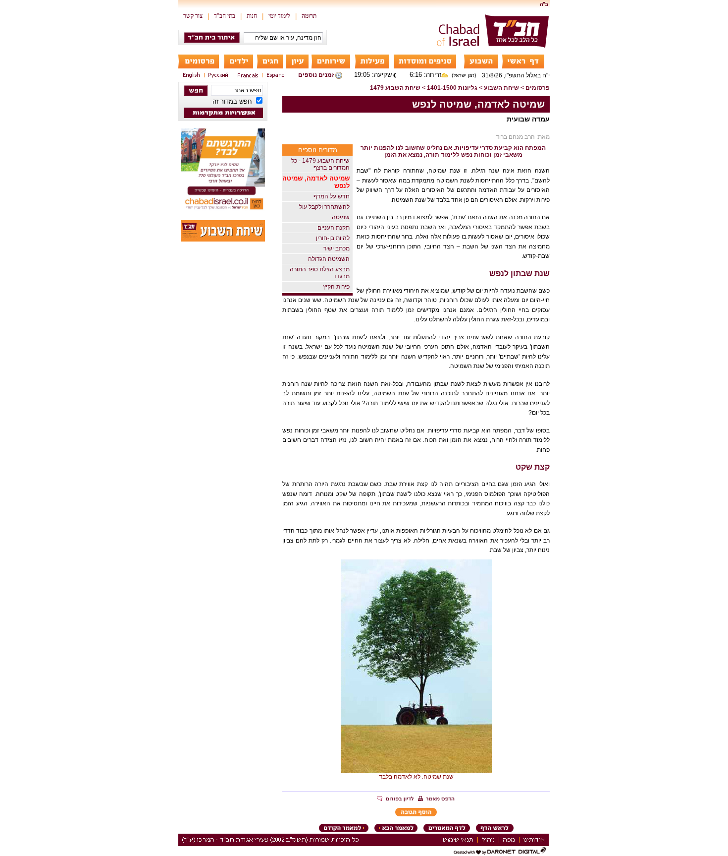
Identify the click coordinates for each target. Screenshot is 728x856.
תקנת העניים (333, 227)
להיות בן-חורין (333, 238)
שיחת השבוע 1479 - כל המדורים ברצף (320, 164)
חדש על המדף (331, 196)
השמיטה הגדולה (329, 258)
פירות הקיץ (336, 286)
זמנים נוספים (316, 74)
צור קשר (193, 15)
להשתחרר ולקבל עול (324, 206)
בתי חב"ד (224, 15)
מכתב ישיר (336, 248)
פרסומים (537, 87)
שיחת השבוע (501, 87)
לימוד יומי (279, 15)
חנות (252, 15)
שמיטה (341, 217)
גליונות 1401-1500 (452, 87)
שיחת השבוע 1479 (395, 87)
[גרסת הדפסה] (436, 799)
